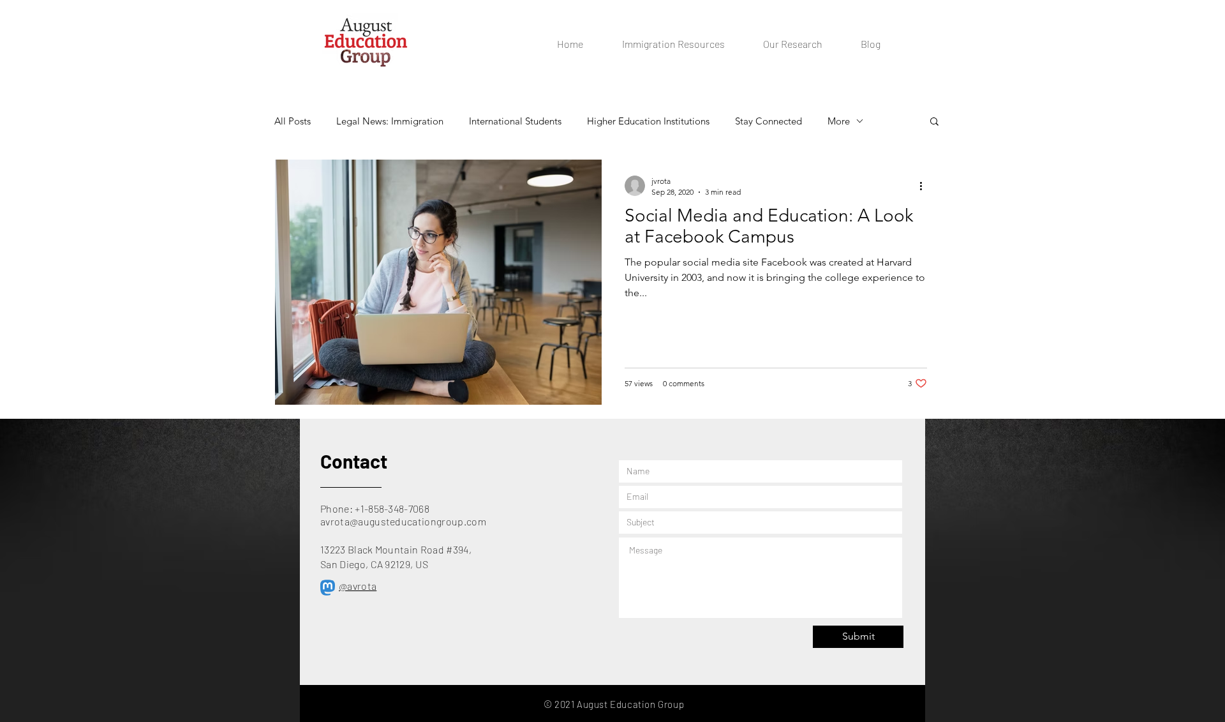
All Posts (292, 121)
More (839, 121)
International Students (515, 121)
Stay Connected (768, 121)
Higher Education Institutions (648, 121)
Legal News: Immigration (389, 121)
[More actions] (925, 185)
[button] (934, 122)
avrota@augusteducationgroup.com (403, 521)
